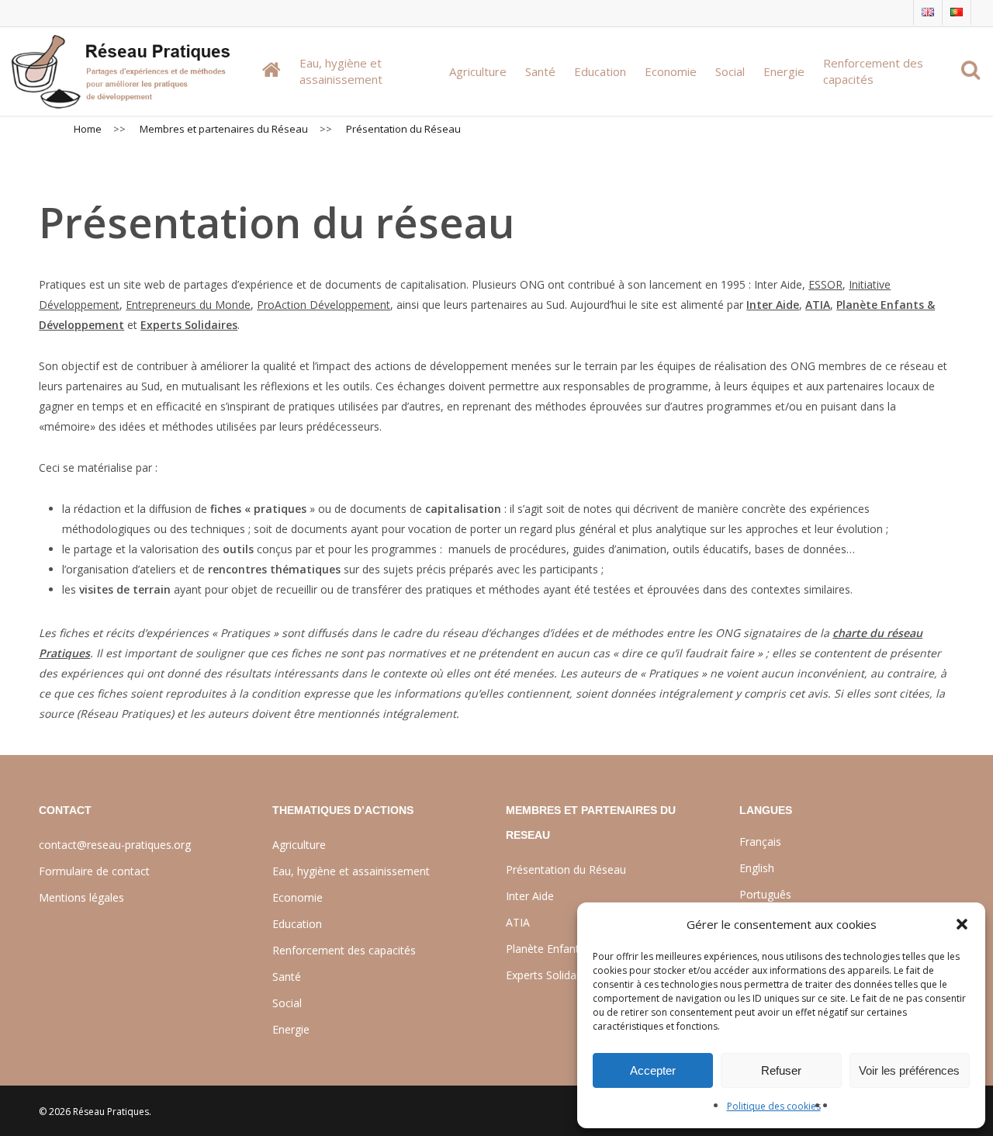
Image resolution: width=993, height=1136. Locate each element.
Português (765, 894)
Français (760, 841)
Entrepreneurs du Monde (188, 304)
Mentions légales (81, 897)
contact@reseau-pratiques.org (115, 844)
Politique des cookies (774, 1106)
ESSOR (825, 284)
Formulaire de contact (94, 871)
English (756, 868)
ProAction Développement (323, 304)
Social (287, 1003)
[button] (962, 924)
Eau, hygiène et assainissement (351, 871)
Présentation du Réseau (566, 869)
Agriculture (299, 844)
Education (297, 923)
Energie (291, 1029)
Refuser (781, 1070)
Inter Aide (772, 304)
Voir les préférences (909, 1070)
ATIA (817, 304)
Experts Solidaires (188, 324)
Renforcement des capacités (344, 950)
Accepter (653, 1070)
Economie (297, 897)
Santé (286, 976)
